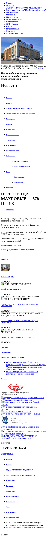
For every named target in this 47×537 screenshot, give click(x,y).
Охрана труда (12, 17)
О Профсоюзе (12, 24)
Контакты (10, 31)
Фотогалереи (12, 22)
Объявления (6, 352)
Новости (10, 5)
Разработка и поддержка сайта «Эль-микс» (25, 527)
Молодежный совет (15, 33)
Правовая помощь (14, 19)
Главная (9, 3)
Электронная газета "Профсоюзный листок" (26, 10)
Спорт (9, 26)
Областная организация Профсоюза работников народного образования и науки (26, 363)
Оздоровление (12, 29)
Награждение (12, 12)
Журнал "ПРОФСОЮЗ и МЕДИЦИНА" (24, 8)
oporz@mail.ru (37, 68)
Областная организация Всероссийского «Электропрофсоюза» (24, 368)
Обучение (10, 15)
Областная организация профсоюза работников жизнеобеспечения (22, 372)
